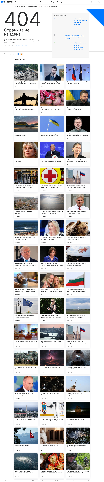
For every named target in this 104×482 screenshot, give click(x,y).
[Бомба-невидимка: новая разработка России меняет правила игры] (78, 388)
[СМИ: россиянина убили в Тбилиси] (26, 206)
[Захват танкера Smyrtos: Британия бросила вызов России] (52, 206)
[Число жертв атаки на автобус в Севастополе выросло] (78, 258)
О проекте (38, 480)
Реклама (14, 480)
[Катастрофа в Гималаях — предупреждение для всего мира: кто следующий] (26, 76)
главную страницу (21, 46)
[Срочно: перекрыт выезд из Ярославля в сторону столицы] (52, 388)
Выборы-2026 (21, 6)
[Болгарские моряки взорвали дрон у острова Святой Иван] (78, 284)
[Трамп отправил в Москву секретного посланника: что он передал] (26, 258)
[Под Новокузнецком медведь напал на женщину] (78, 232)
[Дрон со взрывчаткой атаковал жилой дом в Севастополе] (26, 414)
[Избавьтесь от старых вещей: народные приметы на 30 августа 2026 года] (26, 180)
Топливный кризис (51, 6)
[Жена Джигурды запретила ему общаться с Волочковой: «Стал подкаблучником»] (52, 284)
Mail (2, 480)
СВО (41, 6)
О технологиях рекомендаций (49, 480)
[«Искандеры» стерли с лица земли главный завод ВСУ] (78, 310)
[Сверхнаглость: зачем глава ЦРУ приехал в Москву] (78, 76)
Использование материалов (80, 480)
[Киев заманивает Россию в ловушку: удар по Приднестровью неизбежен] (52, 258)
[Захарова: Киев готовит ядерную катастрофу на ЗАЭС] (52, 232)
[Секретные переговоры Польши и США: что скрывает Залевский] (26, 362)
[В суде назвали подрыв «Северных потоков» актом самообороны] (26, 465)
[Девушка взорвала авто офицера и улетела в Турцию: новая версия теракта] (52, 180)
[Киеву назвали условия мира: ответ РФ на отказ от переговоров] (78, 206)
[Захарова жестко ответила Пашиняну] (26, 154)
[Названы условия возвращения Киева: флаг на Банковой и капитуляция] (52, 128)
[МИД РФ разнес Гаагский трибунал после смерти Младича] (78, 336)
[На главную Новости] (8, 2)
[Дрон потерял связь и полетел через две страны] (26, 128)
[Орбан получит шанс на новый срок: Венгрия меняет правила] (52, 154)
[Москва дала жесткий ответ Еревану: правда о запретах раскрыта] (78, 180)
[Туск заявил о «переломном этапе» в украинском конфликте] (26, 388)
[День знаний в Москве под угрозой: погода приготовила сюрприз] (52, 310)
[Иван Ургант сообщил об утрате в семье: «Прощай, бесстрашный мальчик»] (52, 76)
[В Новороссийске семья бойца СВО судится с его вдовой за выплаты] (26, 284)
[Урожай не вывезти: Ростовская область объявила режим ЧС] (52, 336)
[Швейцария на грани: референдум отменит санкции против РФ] (26, 440)
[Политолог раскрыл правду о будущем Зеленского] (78, 102)
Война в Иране (32, 6)
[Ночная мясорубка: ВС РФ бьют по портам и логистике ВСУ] (78, 465)
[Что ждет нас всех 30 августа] (52, 362)
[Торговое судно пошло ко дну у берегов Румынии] (26, 232)
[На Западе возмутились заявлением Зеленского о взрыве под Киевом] (78, 128)
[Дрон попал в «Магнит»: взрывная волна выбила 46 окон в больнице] (52, 414)
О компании (7, 480)
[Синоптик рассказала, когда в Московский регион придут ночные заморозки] (78, 440)
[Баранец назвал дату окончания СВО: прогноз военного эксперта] (26, 102)
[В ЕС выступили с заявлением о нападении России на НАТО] (26, 310)
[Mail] (2, 2)
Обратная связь (91, 480)
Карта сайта (100, 480)
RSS (33, 480)
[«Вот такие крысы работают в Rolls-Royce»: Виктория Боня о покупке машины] (78, 154)
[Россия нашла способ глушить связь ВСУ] (78, 362)
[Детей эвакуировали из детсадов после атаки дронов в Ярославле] (26, 336)
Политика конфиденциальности (64, 480)
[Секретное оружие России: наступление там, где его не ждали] (78, 414)
